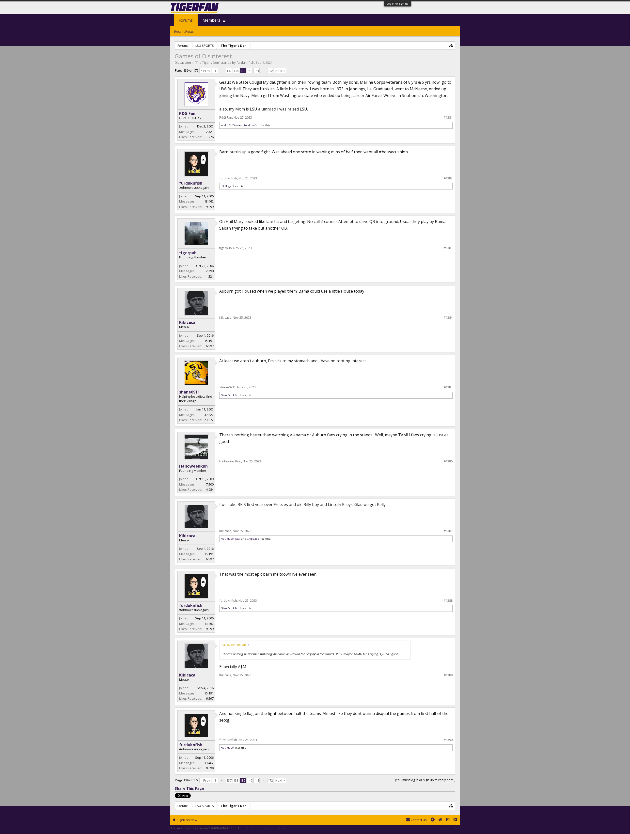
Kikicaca (187, 322)
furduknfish (245, 62)
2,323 (210, 131)
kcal (223, 125)
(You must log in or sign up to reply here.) (425, 780)
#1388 (448, 600)
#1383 (448, 248)
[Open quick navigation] (451, 45)
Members (211, 20)
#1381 (448, 117)
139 (242, 70)
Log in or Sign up (398, 3)
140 (249, 70)
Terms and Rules (448, 828)
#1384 (448, 317)
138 (235, 70)
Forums (186, 20)
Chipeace (253, 538)
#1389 (448, 675)
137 (229, 70)
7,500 (210, 484)
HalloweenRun (193, 466)
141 (256, 70)
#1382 (448, 178)
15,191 (209, 340)
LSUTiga (232, 125)
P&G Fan (187, 113)
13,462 (209, 201)
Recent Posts (184, 31)
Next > (280, 70)
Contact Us (418, 820)
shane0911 (189, 392)
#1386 (448, 461)
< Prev (205, 70)
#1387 (448, 531)
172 (270, 70)
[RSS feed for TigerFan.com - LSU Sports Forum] (455, 820)
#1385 (448, 387)
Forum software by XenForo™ (207, 828)
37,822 (209, 414)
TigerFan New (186, 820)
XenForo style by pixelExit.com (266, 828)
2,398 (210, 271)
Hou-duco (227, 538)
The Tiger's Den (207, 62)
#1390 (448, 740)
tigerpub (188, 252)
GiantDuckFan (230, 395)
